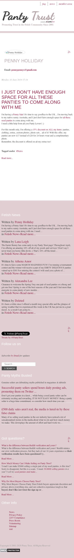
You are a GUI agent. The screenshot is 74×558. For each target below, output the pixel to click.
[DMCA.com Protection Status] (10, 550)
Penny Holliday (24, 222)
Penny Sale (18, 114)
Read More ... (8, 458)
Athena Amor (23, 261)
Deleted (19, 300)
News (52, 3)
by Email (15, 355)
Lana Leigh (22, 241)
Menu (67, 14)
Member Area (65, 3)
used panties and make (25, 471)
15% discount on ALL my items (47, 129)
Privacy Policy (15, 514)
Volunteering (15, 523)
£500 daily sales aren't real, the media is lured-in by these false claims (35, 411)
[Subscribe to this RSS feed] (69, 52)
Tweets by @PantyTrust (12, 337)
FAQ (44, 3)
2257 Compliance (17, 517)
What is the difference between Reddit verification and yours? (29, 445)
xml (11, 529)
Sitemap (12, 526)
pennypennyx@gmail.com (24, 69)
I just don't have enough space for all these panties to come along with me (33, 100)
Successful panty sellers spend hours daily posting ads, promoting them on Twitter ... (34, 389)
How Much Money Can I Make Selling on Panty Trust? (27, 463)
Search (10, 368)
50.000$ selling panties (54, 468)
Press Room (14, 520)
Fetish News (12, 234)
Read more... (7, 157)
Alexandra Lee (23, 281)
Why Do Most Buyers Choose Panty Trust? (21, 481)
